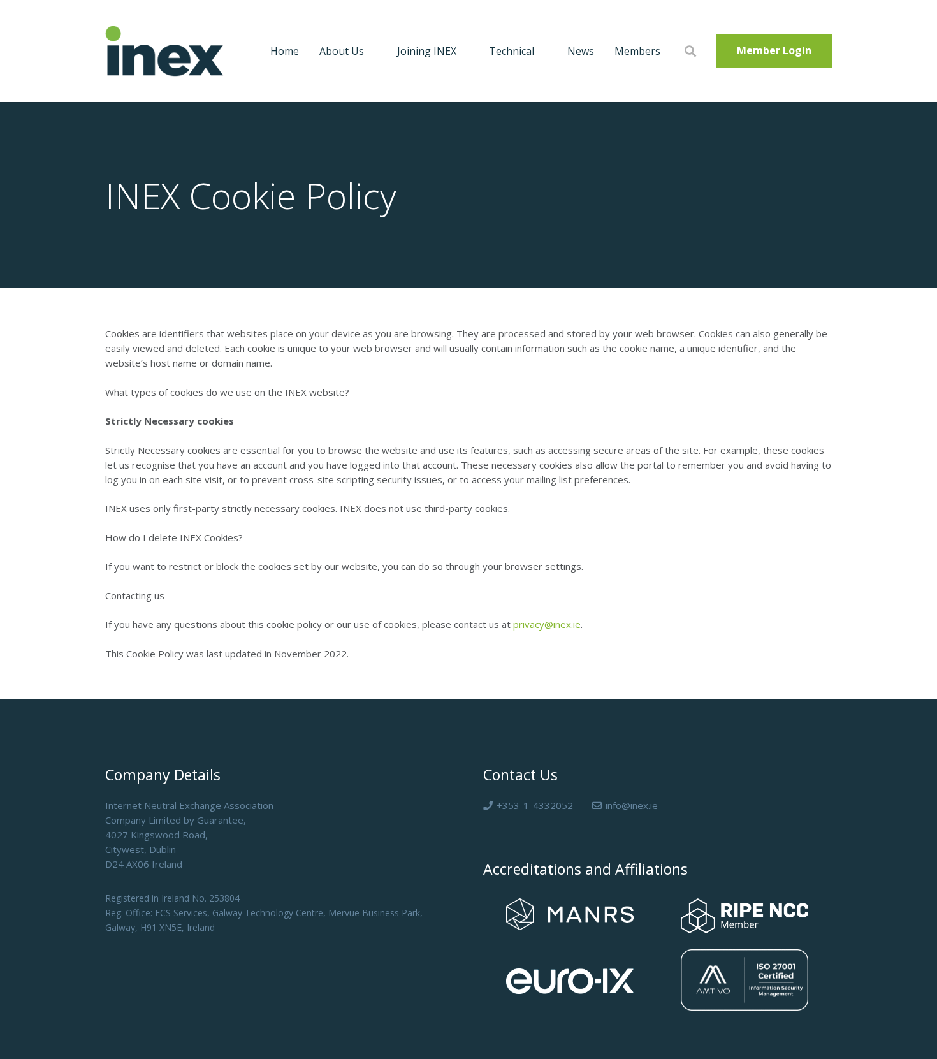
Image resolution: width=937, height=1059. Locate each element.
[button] (370, 51)
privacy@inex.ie (547, 624)
